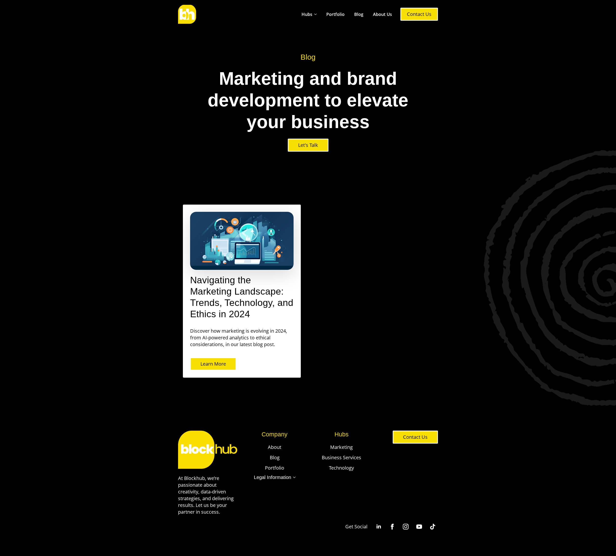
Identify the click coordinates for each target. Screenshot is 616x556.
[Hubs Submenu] (316, 14)
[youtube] (419, 526)
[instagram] (405, 526)
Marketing (341, 447)
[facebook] (392, 526)
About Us (382, 14)
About (274, 447)
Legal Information (272, 477)
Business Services (341, 457)
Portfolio (335, 14)
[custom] (432, 526)
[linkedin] (378, 526)
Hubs (307, 14)
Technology (341, 468)
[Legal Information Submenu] (293, 477)
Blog (358, 14)
